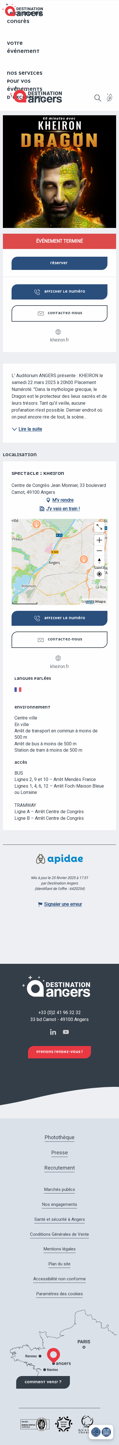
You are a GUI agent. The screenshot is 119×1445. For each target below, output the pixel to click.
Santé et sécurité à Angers (59, 1219)
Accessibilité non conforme (59, 1278)
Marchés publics (59, 1189)
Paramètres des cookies (59, 1293)
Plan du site (59, 1263)
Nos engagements (59, 1204)
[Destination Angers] (38, 94)
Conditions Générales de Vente (59, 1234)
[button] (98, 98)
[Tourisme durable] (110, 101)
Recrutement (59, 1168)
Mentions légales (60, 1249)
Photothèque (60, 1137)
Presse (59, 1153)
